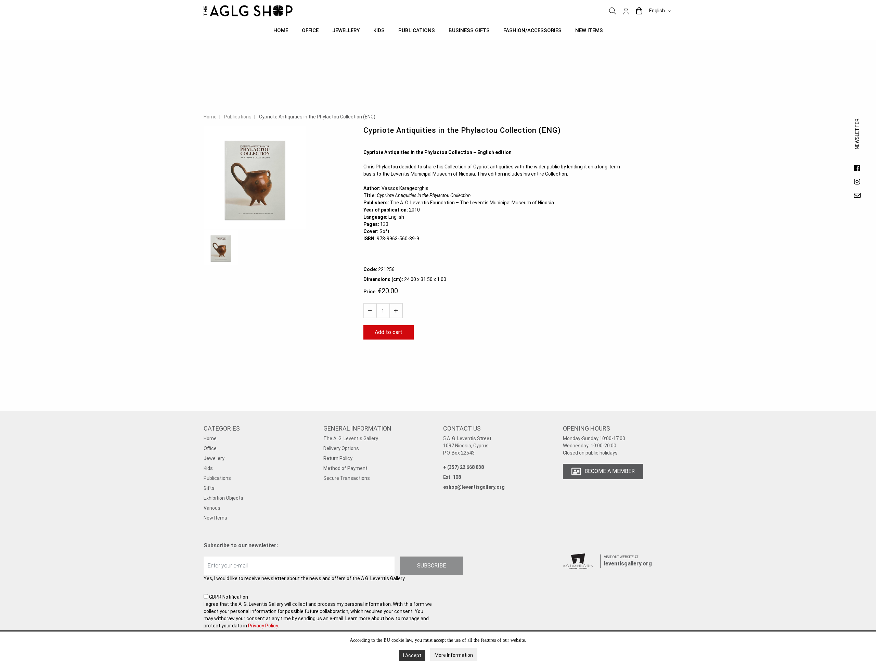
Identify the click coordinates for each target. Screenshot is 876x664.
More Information (454, 655)
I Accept (412, 655)
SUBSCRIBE (431, 565)
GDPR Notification (318, 611)
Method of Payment (345, 468)
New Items (215, 518)
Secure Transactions (346, 478)
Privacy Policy (263, 625)
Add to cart (388, 332)
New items (589, 30)
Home (280, 30)
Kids (379, 30)
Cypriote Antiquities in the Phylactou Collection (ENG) (317, 116)
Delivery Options (341, 448)
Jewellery (346, 30)
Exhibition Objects (223, 498)
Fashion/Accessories (532, 30)
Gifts (209, 488)
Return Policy (337, 458)
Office (310, 30)
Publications (416, 30)
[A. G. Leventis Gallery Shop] (248, 10)
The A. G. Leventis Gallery (350, 438)
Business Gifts (469, 30)
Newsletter (857, 140)
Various (212, 508)
